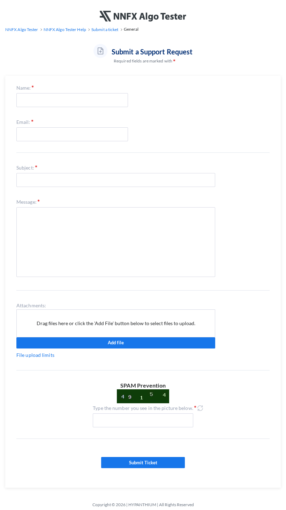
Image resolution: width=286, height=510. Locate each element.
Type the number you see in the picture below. (143, 408)
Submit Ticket (143, 462)
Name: (23, 88)
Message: (26, 202)
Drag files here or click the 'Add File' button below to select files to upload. (116, 323)
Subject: (25, 168)
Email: (23, 122)
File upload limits (35, 355)
